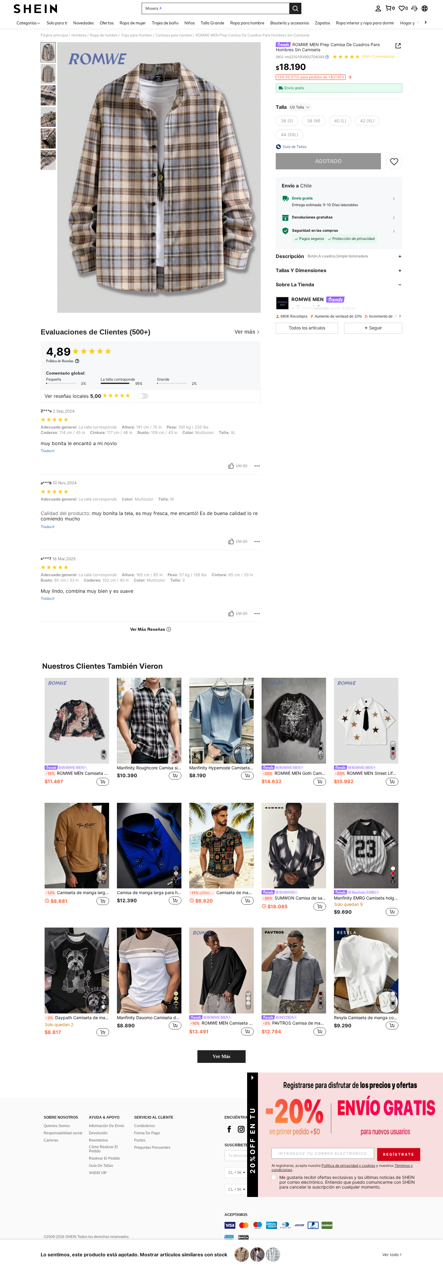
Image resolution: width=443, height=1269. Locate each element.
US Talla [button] (297, 107)
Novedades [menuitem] (83, 22)
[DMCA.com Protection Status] (243, 1237)
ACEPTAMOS (236, 1215)
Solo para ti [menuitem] (57, 22)
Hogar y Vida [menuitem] (412, 22)
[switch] (142, 396)
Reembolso (98, 1140)
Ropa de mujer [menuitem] (133, 22)
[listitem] (77, 735)
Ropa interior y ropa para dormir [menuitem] (365, 22)
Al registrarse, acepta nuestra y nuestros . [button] (342, 1168)
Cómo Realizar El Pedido (103, 1149)
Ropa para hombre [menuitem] (247, 22)
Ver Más (221, 1056)
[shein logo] (35, 8)
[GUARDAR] (394, 161)
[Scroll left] (418, 23)
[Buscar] (295, 8)
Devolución (98, 1133)
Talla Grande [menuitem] (212, 22)
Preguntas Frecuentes (152, 1147)
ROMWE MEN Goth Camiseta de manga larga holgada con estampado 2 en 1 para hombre (294, 773)
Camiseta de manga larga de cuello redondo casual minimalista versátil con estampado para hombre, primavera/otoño (77, 892)
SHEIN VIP (98, 1173)
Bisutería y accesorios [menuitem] (289, 22)
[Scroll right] (425, 23)
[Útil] (231, 466)
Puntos (140, 1140)
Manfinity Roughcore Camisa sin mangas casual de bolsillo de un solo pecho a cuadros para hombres (149, 767)
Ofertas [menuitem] (107, 22)
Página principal (54, 35)
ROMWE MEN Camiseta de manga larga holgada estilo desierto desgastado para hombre (77, 773)
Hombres (78, 35)
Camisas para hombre (174, 35)
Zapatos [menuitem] (322, 22)
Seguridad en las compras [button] (315, 230)
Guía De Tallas (101, 1166)
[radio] (287, 121)
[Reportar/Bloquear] (257, 466)
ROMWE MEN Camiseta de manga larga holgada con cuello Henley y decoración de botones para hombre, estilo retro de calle (222, 1023)
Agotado (328, 161)
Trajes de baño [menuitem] (165, 22)
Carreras (51, 1140)
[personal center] (378, 8)
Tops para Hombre (136, 35)
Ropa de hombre (104, 35)
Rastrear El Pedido (104, 1158)
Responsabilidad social (63, 1133)
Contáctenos (144, 1126)
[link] (390, 8)
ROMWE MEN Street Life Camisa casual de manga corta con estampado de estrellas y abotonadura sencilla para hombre (366, 773)
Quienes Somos (57, 1126)
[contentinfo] (315, 1225)
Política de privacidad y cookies (348, 1165)
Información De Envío (106, 1126)
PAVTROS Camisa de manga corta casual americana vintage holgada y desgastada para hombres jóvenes (294, 1023)
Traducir (48, 451)
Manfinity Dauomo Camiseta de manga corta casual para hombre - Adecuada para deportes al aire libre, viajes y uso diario (149, 1017)
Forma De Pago (147, 1133)
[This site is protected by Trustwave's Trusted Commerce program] (229, 1237)
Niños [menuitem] (189, 22)
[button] (414, 8)
